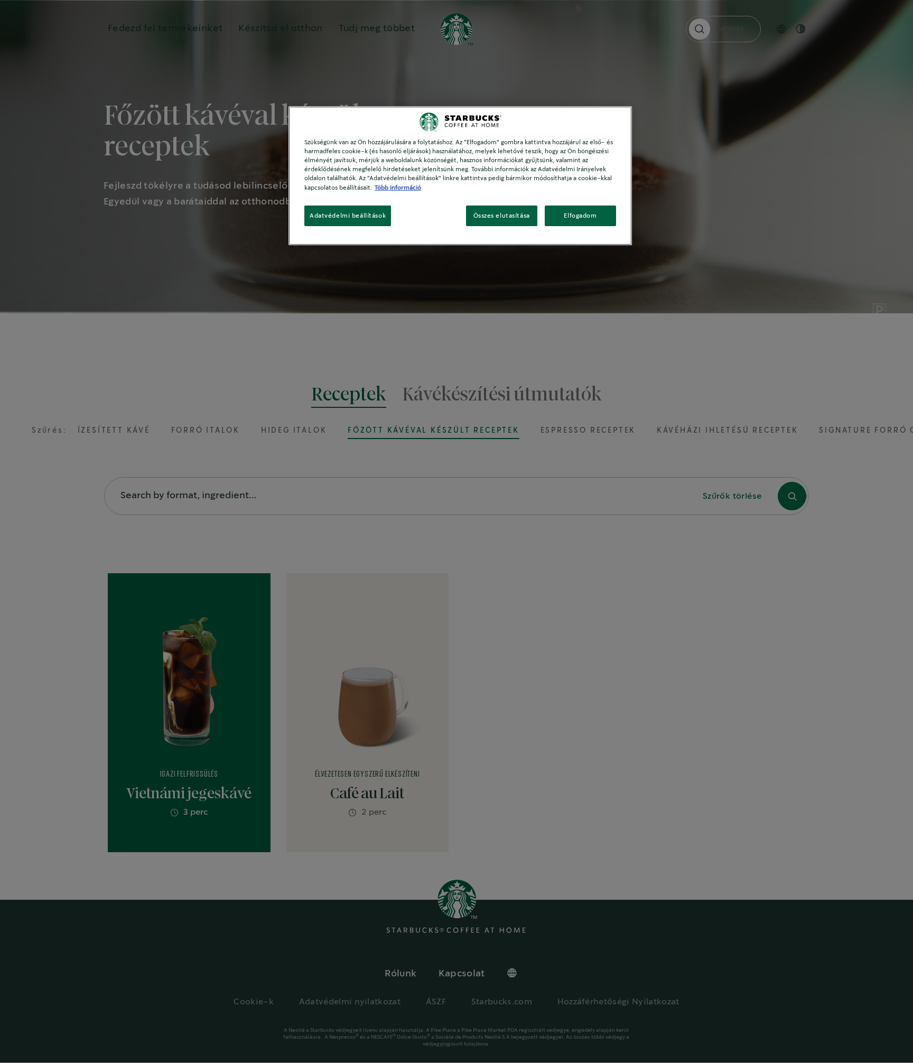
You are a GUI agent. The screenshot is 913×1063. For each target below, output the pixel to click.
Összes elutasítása (501, 216)
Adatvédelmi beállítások (348, 216)
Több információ (398, 188)
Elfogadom (580, 216)
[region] (460, 175)
